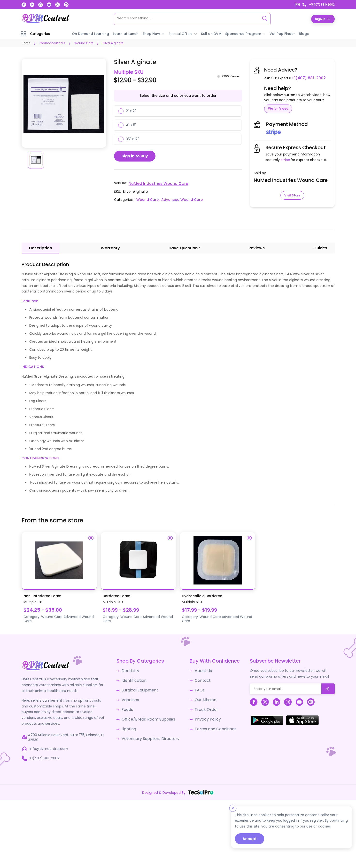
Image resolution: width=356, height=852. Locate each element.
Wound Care (83, 43)
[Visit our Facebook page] (24, 4)
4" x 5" (131, 124)
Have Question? (184, 248)
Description (40, 248)
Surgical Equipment (140, 688)
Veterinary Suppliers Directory (149, 732)
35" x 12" (132, 138)
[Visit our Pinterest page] (66, 4)
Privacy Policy (203, 715)
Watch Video (278, 108)
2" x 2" (131, 110)
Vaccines (132, 697)
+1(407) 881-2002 (306, 77)
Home (26, 43)
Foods (129, 706)
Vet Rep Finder (282, 33)
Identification (135, 679)
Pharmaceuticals (52, 43)
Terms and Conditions (211, 724)
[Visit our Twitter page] (57, 4)
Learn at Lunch (126, 33)
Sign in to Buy (135, 156)
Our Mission (201, 697)
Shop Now (151, 33)
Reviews (256, 248)
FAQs (196, 688)
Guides (320, 248)
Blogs (304, 33)
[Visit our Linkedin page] (32, 4)
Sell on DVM (211, 33)
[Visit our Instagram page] (40, 4)
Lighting (130, 724)
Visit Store (292, 195)
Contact (199, 679)
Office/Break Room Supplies (148, 715)
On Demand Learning (90, 33)
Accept (249, 839)
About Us (199, 670)
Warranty (110, 248)
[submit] (328, 688)
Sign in (320, 19)
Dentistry (131, 670)
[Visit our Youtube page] (49, 4)
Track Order (202, 706)
